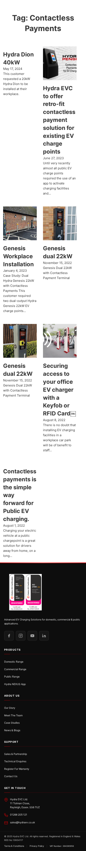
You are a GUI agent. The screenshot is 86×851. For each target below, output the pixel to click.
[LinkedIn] (44, 636)
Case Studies (12, 722)
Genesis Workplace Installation (18, 256)
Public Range (12, 676)
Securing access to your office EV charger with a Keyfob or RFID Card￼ (59, 389)
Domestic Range (13, 661)
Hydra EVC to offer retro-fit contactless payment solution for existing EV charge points (59, 120)
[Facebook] (9, 636)
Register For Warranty (16, 768)
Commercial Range (15, 669)
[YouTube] (32, 636)
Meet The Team (13, 715)
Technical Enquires (15, 761)
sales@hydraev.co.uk (22, 822)
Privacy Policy (37, 846)
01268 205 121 (18, 814)
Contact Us (10, 776)
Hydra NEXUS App (15, 684)
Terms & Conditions (14, 846)
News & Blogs (12, 730)
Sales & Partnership (15, 754)
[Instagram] (20, 636)
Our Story (9, 707)
